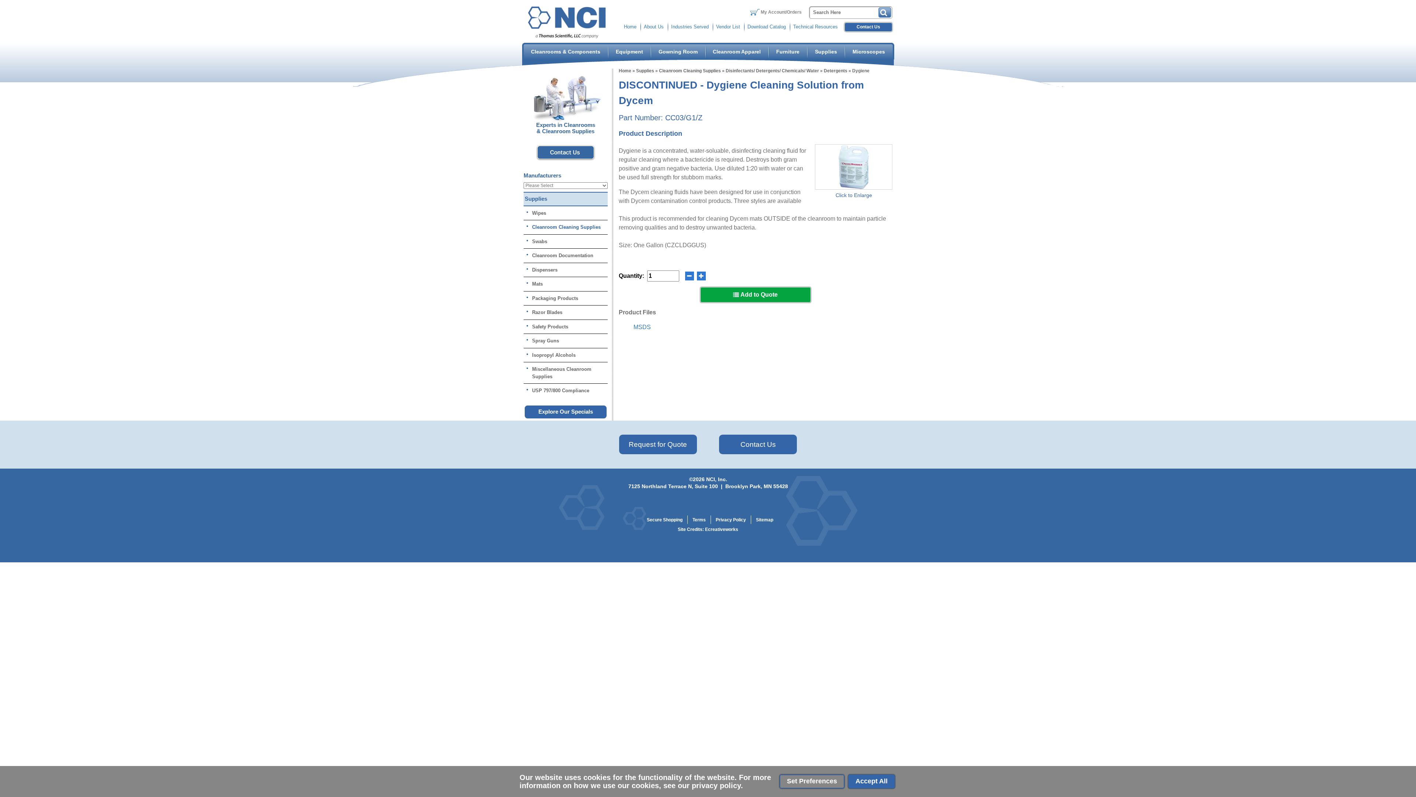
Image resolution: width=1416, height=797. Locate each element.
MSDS (642, 327)
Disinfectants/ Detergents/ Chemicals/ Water (772, 70)
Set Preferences (812, 781)
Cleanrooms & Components (565, 52)
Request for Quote (658, 444)
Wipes (539, 213)
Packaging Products (555, 298)
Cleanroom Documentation (562, 255)
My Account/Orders (781, 12)
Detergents (835, 70)
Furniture (787, 52)
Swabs (539, 241)
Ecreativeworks (721, 529)
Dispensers (545, 270)
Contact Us (868, 27)
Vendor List (728, 27)
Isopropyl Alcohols (554, 355)
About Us (654, 27)
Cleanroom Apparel (737, 52)
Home (630, 27)
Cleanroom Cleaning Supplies (690, 70)
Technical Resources (815, 27)
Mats (537, 284)
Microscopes (869, 52)
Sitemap (764, 519)
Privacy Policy (731, 519)
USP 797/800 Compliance (560, 390)
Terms (699, 519)
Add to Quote (758, 294)
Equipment (629, 52)
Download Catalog (766, 27)
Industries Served (690, 27)
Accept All (872, 781)
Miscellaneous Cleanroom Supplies (561, 372)
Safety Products (550, 327)
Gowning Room (678, 52)
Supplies (826, 52)
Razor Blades (547, 312)
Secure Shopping (665, 519)
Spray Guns (545, 341)
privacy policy (716, 786)
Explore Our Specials (565, 411)
